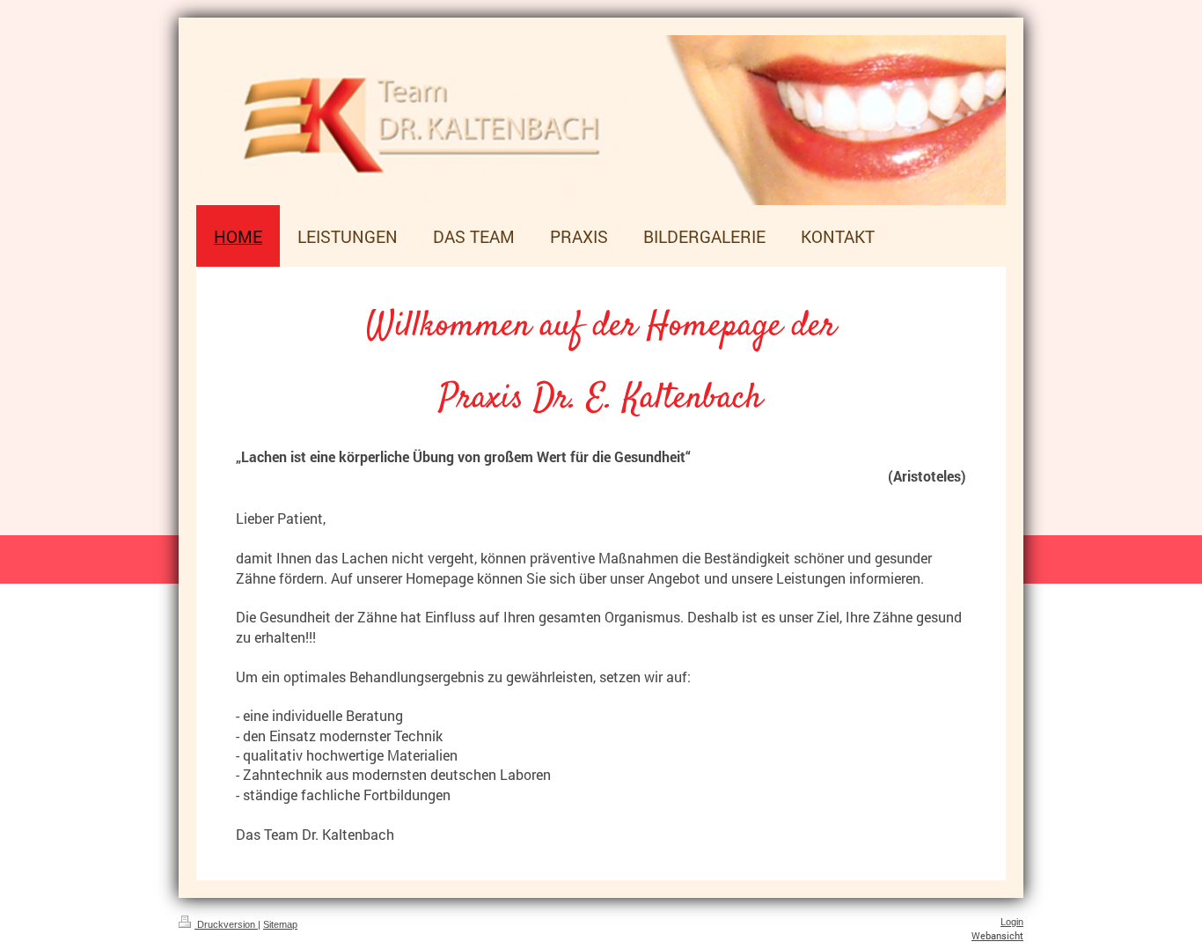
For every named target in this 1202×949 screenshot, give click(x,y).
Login (1011, 921)
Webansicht (997, 935)
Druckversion (226, 924)
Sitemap (280, 924)
